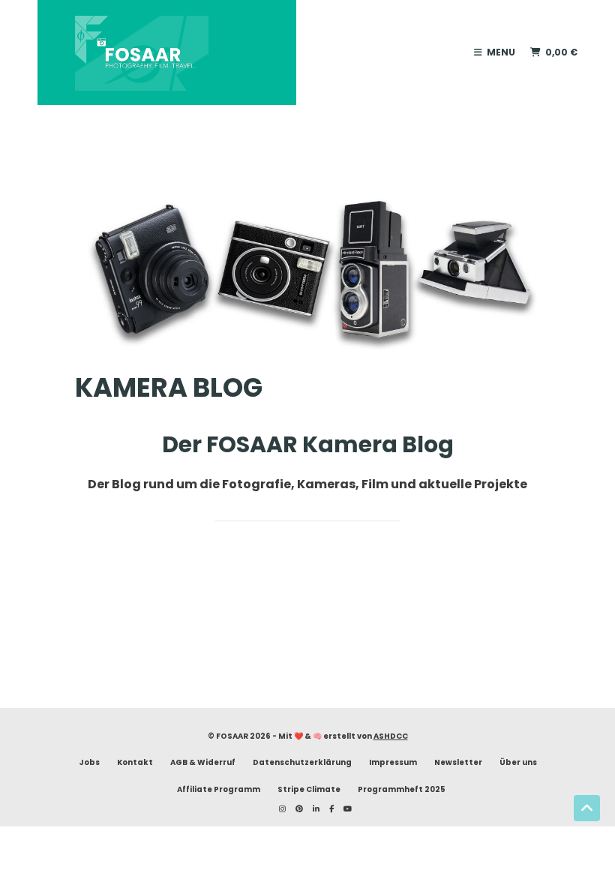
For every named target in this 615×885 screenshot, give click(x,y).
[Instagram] (279, 809)
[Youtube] (344, 809)
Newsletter (458, 762)
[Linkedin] (312, 809)
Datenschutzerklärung (302, 762)
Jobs (89, 762)
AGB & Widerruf (203, 762)
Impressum (393, 762)
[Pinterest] (295, 809)
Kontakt (135, 762)
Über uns (518, 762)
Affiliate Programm (218, 789)
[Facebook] (328, 809)
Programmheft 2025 (402, 789)
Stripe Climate (309, 789)
